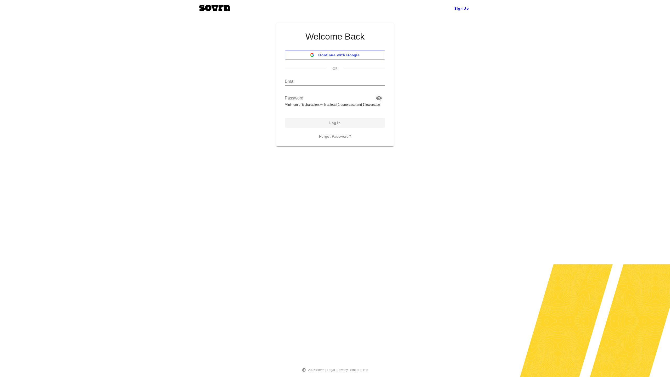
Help (364, 370)
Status (354, 370)
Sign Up (461, 8)
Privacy (342, 370)
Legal (331, 370)
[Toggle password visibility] (379, 98)
